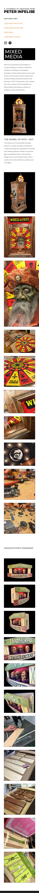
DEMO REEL (8, 32)
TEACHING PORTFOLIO (13, 23)
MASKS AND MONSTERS (13, 28)
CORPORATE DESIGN (12, 37)
